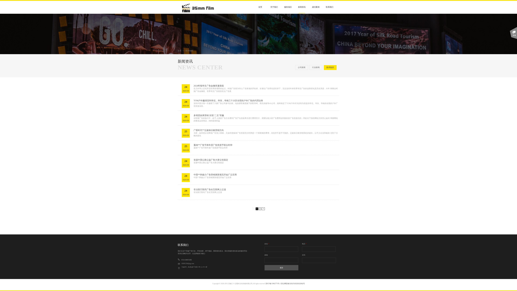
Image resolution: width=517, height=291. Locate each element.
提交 (281, 268)
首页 (179, 51)
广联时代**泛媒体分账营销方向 (209, 130)
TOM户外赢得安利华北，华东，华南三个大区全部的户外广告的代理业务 (228, 100)
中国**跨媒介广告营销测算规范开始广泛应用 (215, 175)
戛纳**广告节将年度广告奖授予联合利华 (213, 145)
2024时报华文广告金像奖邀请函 (209, 86)
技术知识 (189, 51)
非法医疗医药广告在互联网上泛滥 (210, 189)
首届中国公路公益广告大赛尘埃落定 (211, 160)
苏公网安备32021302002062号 (293, 284)
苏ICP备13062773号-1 (273, 284)
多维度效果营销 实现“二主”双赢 (209, 115)
